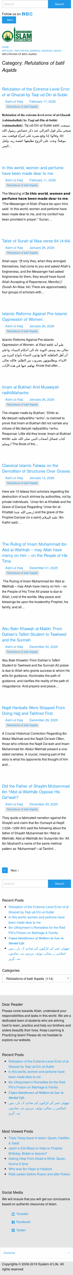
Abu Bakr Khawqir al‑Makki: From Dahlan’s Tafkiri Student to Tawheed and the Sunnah (34, 634)
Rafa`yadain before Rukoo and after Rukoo (39, 1174)
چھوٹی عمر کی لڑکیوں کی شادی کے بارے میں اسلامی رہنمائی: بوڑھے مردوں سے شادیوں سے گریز (39, 953)
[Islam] (17, 34)
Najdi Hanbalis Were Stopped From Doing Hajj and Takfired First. (33, 710)
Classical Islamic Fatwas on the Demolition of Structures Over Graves (36, 468)
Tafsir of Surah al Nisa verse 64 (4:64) (36, 241)
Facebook (22, 1221)
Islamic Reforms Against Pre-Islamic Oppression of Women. (34, 316)
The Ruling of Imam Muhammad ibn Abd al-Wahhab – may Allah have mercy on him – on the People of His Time (35, 552)
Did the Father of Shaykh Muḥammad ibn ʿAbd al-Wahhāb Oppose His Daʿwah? (36, 791)
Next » (15, 870)
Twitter (20, 1230)
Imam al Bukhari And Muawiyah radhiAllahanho (30, 389)
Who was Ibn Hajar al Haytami (30, 1168)
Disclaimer (9, 1252)
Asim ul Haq (14, 101)
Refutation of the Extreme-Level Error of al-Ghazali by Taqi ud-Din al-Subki (36, 91)
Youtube (21, 1213)
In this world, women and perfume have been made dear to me (32, 170)
